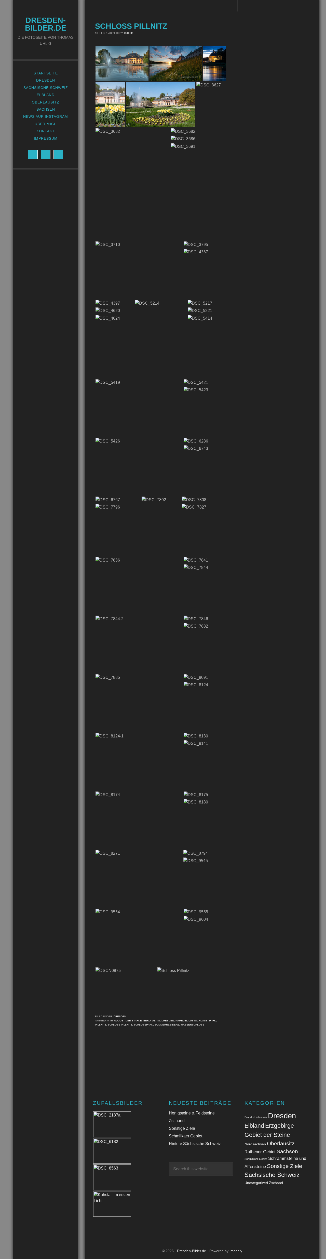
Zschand (177, 1121)
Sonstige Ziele (182, 1128)
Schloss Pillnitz (131, 26)
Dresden (120, 1016)
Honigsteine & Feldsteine (192, 1113)
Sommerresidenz (167, 1024)
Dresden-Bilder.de (45, 24)
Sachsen (287, 1151)
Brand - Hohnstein (255, 1117)
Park (212, 1020)
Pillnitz (100, 1024)
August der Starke (128, 1020)
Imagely (235, 1251)
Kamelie (181, 1020)
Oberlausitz (281, 1143)
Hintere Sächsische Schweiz (195, 1143)
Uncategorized (256, 1183)
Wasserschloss (192, 1024)
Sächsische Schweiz (272, 1174)
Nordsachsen (255, 1144)
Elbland (254, 1125)
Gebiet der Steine (267, 1135)
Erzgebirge (279, 1125)
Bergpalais (151, 1020)
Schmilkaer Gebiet (185, 1136)
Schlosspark (143, 1024)
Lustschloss (198, 1020)
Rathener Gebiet (260, 1151)
